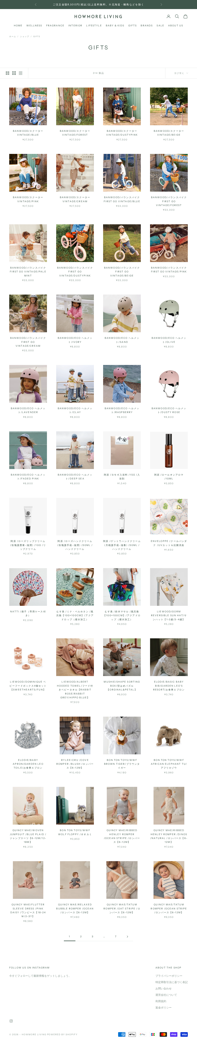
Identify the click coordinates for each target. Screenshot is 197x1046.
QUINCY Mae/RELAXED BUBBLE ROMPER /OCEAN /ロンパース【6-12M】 (75, 908)
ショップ (24, 36)
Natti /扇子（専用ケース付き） (28, 613)
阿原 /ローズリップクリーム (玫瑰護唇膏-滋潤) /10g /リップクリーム (28, 545)
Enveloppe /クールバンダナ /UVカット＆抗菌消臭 (169, 543)
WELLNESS (34, 25)
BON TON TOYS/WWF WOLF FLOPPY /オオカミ (75, 832)
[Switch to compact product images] (20, 73)
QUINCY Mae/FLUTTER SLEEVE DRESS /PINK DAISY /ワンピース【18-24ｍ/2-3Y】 (28, 910)
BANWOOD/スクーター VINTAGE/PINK (28, 199)
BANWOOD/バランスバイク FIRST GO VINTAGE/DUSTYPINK (75, 271)
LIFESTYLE (94, 25)
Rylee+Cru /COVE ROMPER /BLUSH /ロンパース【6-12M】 (75, 764)
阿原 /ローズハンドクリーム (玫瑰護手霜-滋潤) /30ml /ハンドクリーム (75, 545)
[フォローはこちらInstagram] (11, 1021)
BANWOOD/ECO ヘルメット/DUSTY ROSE (169, 410)
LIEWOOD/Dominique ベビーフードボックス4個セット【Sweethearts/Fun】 (28, 685)
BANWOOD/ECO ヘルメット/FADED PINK (28, 476)
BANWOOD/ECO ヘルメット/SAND (122, 339)
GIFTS (132, 25)
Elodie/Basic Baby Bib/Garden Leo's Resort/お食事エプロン (169, 685)
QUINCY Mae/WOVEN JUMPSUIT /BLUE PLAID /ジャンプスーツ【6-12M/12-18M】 (28, 836)
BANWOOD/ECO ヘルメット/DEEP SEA (75, 476)
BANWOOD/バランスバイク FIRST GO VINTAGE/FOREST (169, 201)
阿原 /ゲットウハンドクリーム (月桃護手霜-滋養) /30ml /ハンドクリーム (122, 545)
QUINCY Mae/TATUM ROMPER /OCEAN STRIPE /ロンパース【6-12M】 (169, 908)
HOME (18, 25)
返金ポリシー (163, 1007)
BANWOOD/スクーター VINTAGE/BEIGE (169, 132)
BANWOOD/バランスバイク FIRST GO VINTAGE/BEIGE (122, 271)
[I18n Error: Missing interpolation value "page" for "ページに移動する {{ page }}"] (127, 936)
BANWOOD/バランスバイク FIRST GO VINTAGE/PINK (169, 269)
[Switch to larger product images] (7, 73)
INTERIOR (75, 25)
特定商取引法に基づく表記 (171, 982)
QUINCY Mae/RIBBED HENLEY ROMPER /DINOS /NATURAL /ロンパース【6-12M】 (169, 836)
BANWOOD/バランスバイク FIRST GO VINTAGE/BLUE (122, 199)
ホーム (12, 36)
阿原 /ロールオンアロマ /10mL (169, 476)
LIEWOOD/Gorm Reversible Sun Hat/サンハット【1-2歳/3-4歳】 (169, 615)
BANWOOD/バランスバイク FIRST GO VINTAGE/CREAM (28, 341)
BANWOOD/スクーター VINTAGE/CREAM (75, 199)
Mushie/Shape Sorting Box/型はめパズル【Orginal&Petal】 (122, 685)
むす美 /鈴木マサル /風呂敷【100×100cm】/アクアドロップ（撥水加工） (122, 615)
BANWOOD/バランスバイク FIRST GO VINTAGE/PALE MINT (28, 271)
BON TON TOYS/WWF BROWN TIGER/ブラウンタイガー (122, 764)
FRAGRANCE (55, 25)
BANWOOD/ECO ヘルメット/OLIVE (169, 339)
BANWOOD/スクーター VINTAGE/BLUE (28, 132)
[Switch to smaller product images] (14, 73)
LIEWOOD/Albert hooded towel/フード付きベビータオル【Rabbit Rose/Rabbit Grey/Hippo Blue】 (75, 689)
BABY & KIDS (115, 25)
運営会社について (166, 995)
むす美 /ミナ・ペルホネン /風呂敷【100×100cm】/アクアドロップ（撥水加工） (75, 615)
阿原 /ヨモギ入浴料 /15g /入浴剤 (122, 476)
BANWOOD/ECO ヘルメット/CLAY (75, 410)
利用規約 (160, 1001)
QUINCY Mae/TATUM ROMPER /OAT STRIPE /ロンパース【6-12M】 (122, 908)
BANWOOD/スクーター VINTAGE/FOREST (75, 132)
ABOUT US (175, 25)
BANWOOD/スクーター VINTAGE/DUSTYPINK (122, 132)
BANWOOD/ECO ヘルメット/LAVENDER (28, 410)
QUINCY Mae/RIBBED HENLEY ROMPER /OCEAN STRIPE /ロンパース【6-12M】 (122, 836)
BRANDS (147, 25)
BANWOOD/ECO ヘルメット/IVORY (75, 339)
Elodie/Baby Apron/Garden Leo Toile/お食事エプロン (28, 764)
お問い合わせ (163, 988)
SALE (160, 25)
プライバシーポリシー (168, 976)
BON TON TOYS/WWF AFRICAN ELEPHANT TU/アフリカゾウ (169, 764)
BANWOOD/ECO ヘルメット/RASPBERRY (122, 410)
